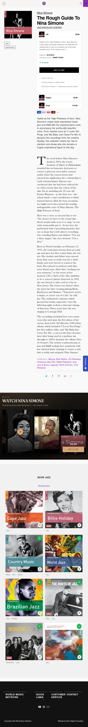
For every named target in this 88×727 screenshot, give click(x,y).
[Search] (81, 3)
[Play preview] (39, 538)
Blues (8, 574)
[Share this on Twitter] (46, 375)
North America (10, 47)
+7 (57, 112)
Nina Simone (44, 13)
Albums (51, 358)
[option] (59, 34)
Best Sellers (61, 358)
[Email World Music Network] (48, 707)
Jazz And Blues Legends (49, 27)
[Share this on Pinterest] (58, 375)
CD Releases (74, 358)
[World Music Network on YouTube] (39, 707)
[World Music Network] (44, 3)
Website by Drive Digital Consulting (70, 721)
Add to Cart (73, 449)
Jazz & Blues (43, 364)
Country (20, 574)
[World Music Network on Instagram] (44, 707)
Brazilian (14, 618)
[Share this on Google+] (64, 375)
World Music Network (23, 721)
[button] (20, 432)
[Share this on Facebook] (52, 375)
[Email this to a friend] (71, 375)
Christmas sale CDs (46, 361)
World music (10, 662)
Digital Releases (63, 361)
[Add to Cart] (40, 525)
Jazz (7, 43)
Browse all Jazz (44, 485)
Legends (54, 364)
